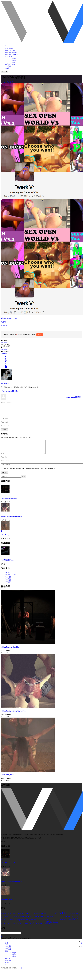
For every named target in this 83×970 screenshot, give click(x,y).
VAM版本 (13, 60)
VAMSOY (73, 919)
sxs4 (35, 920)
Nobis (67, 916)
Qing (18, 920)
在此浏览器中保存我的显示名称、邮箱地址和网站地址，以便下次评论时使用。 (29, 468)
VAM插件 (13, 58)
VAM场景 (11, 52)
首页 (9, 49)
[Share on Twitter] (6, 358)
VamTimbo (4, 923)
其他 (8, 56)
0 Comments (5, 353)
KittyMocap (42, 916)
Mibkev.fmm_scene (6, 535)
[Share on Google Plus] (6, 363)
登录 (39, 334)
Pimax (74, 916)
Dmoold (59, 913)
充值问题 (8, 66)
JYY (34, 917)
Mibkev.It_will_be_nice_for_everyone (11, 516)
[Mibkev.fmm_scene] (41, 526)
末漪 (44, 923)
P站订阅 (3, 322)
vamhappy (55, 919)
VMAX (15, 923)
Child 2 (7, 573)
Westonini (20, 923)
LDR (56, 917)
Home (3, 82)
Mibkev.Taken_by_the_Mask (9, 498)
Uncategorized (10, 574)
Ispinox (20, 916)
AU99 (3, 914)
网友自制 (52, 923)
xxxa (25, 923)
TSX (39, 920)
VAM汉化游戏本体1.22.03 (8, 560)
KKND (51, 916)
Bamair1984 (8, 913)
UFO (43, 919)
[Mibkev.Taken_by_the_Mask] (41, 490)
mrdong (61, 917)
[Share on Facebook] (5, 356)
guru (2, 917)
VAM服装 (11, 54)
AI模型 (7, 68)
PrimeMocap (4, 919)
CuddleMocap (41, 914)
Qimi (15, 919)
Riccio (23, 919)
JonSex (28, 916)
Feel (73, 914)
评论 (3, 453)
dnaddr (68, 914)
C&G (14, 913)
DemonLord (49, 913)
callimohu (33, 913)
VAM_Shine (10, 923)
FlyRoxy (78, 913)
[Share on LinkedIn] (5, 360)
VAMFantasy (48, 919)
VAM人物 (10, 51)
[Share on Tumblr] (5, 362)
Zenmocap (37, 923)
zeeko (29, 923)
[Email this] (6, 367)
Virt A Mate (4, 342)
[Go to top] (1, 936)
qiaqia (10, 920)
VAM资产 (13, 62)
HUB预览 (4, 325)
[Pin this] (5, 365)
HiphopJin (12, 917)
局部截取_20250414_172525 (9, 318)
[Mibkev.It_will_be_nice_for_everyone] (41, 508)
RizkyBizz (29, 920)
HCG (6, 917)
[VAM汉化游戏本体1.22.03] (41, 551)
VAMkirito (63, 919)
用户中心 (10, 64)
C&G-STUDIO (23, 913)
